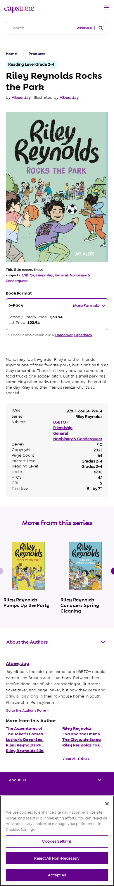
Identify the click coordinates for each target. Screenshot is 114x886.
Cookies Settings (57, 841)
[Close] (107, 803)
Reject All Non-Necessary (57, 858)
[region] (57, 840)
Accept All (57, 875)
